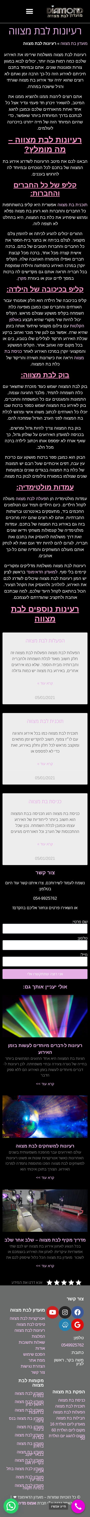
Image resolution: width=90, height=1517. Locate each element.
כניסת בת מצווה (45, 801)
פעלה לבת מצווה (30, 498)
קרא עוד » (45, 683)
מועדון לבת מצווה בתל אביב (25, 1470)
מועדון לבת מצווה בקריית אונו (29, 1461)
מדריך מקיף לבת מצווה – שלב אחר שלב (45, 1240)
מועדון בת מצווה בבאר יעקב (30, 1453)
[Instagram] (65, 1312)
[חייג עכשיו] (78, 1506)
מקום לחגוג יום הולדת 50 (67, 1437)
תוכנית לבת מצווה (45, 720)
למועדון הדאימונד (42, 572)
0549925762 (72, 1345)
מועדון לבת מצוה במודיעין (30, 1478)
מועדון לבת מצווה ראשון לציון (29, 1403)
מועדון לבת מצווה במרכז (29, 1394)
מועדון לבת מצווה (27, 1310)
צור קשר (38, 1372)
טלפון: (83, 938)
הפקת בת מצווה (68, 1391)
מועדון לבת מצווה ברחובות (29, 1411)
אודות (40, 1348)
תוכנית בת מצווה (73, 204)
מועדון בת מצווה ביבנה (30, 1428)
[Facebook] (77, 1312)
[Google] (77, 1325)
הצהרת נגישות (33, 1366)
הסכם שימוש (34, 1354)
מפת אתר (36, 1360)
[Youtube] (52, 1312)
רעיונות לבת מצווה (29, 1330)
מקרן (22, 278)
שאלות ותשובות (32, 1342)
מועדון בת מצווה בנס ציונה (26, 1419)
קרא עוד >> (45, 1084)
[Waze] (65, 1325)
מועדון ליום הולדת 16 (67, 1424)
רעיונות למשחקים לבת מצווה (45, 1146)
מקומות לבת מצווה (31, 1383)
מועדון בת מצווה (74, 43)
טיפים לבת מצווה (30, 1324)
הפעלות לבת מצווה (45, 640)
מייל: (84, 955)
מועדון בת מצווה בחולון (30, 1444)
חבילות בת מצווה (70, 1418)
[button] (29, 11)
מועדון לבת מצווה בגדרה (29, 1436)
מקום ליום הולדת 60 (68, 1430)
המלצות (38, 1336)
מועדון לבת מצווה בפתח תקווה (29, 1486)
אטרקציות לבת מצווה (27, 1318)
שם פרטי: (80, 922)
